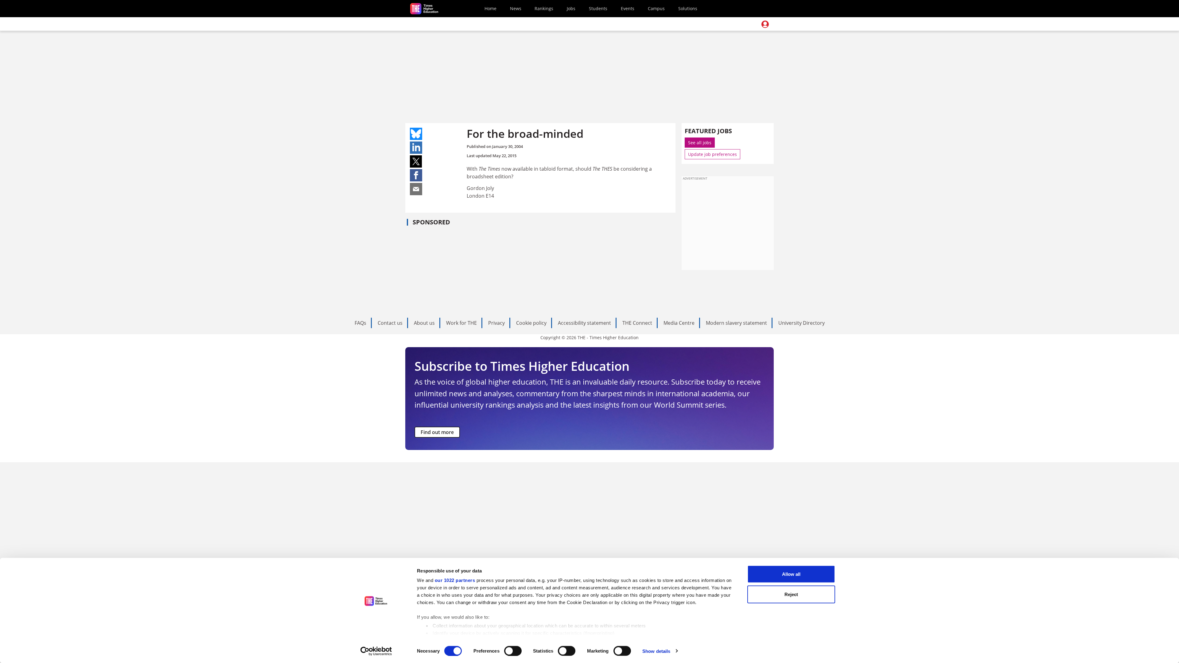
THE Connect (637, 323)
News (515, 8)
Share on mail (416, 189)
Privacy (496, 323)
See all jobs (699, 142)
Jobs (571, 8)
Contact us (390, 323)
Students (598, 8)
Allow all (791, 574)
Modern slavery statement (736, 323)
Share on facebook (416, 175)
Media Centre (679, 323)
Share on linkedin (416, 148)
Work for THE (461, 323)
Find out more (437, 432)
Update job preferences (712, 154)
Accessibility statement (584, 323)
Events (627, 8)
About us (424, 323)
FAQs (360, 323)
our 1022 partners (455, 580)
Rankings (544, 8)
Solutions (687, 8)
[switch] (513, 651)
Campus (656, 8)
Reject (791, 594)
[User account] (765, 24)
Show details (656, 650)
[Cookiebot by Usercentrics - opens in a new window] (376, 651)
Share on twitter (416, 161)
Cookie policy (531, 323)
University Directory (801, 323)
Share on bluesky (416, 134)
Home (490, 8)
